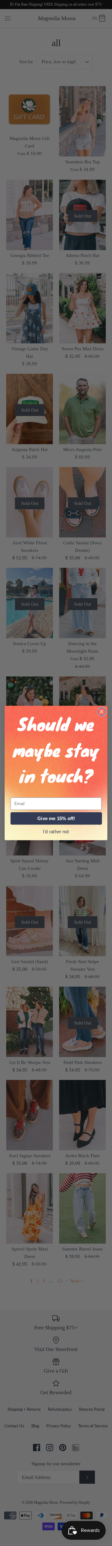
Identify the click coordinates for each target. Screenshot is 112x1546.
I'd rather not (56, 831)
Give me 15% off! (56, 818)
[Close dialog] (102, 711)
